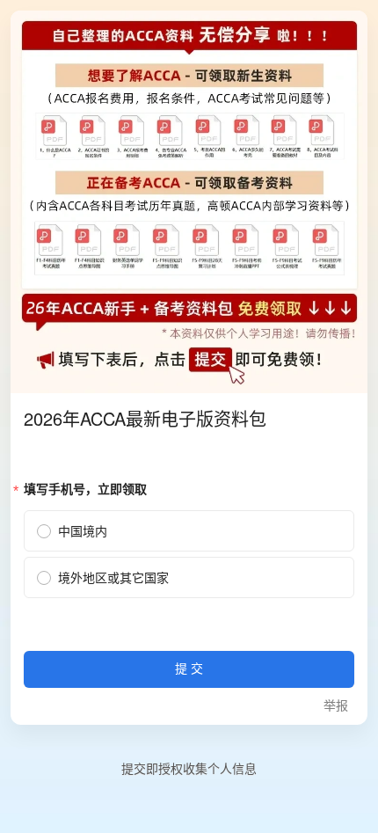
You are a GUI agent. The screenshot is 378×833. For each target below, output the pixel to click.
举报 (335, 706)
